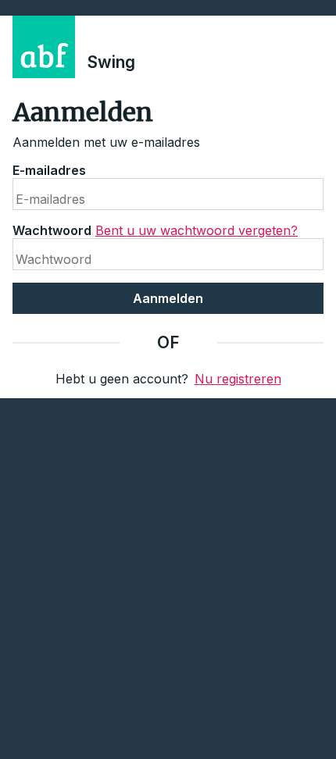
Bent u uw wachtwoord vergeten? (196, 230)
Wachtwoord (52, 230)
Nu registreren (238, 379)
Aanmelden (168, 298)
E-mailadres (49, 170)
